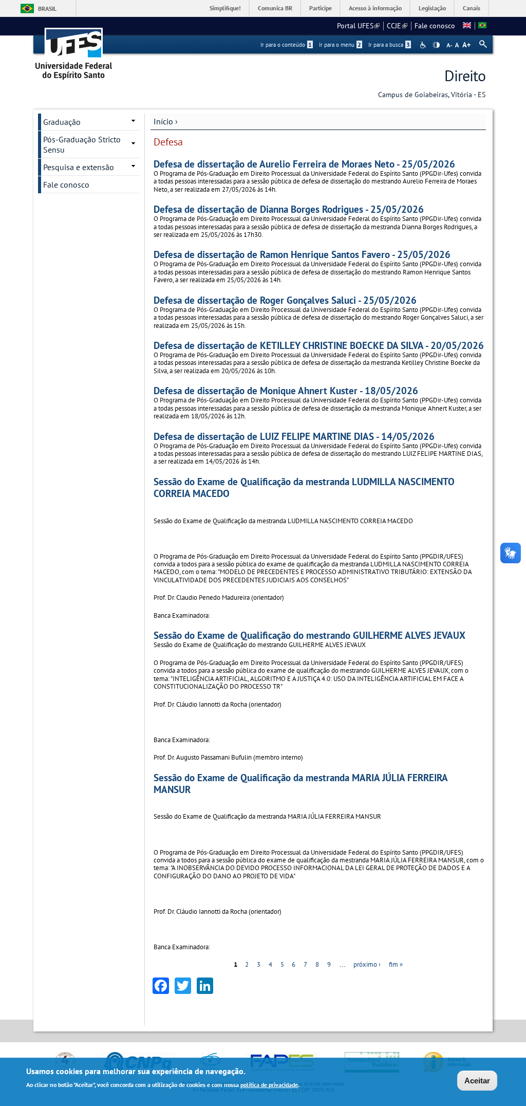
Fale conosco (435, 25)
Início (163, 121)
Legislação (432, 8)
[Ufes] (74, 50)
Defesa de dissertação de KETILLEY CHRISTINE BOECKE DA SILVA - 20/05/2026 (319, 345)
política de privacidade (269, 1085)
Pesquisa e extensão (78, 167)
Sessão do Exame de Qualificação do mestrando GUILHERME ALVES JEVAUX (309, 635)
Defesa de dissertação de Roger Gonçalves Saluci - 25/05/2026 (285, 299)
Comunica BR (275, 8)
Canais (471, 8)
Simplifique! (225, 8)
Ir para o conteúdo (286, 44)
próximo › (367, 964)
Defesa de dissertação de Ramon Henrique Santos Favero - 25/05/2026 (302, 254)
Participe (320, 8)
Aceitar (477, 1080)
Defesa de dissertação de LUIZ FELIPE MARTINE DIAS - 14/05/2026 (294, 436)
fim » (396, 964)
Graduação (62, 122)
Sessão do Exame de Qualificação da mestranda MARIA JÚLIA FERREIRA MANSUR (300, 783)
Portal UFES (358, 25)
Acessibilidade (424, 45)
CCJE (397, 25)
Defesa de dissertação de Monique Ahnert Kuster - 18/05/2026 (286, 390)
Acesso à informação (375, 8)
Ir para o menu (340, 44)
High (436, 45)
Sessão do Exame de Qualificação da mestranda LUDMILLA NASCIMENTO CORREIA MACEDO (304, 487)
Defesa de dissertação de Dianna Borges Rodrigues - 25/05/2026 (289, 208)
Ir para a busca (389, 44)
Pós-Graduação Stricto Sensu (82, 144)
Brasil (47, 8)
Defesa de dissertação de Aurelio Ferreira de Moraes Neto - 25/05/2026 (304, 163)
